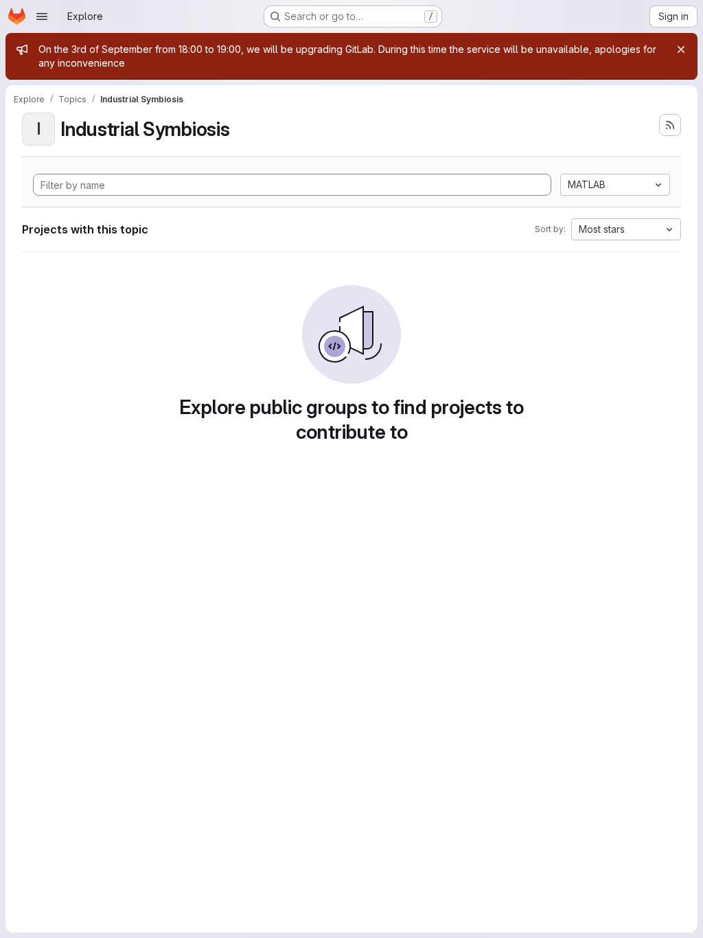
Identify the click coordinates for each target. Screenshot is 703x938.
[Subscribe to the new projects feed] (670, 125)
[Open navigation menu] (42, 16)
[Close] (681, 49)
